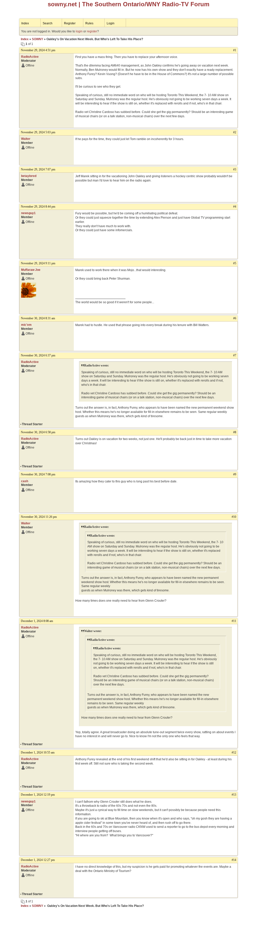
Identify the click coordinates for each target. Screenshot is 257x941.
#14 (234, 860)
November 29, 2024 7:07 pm (38, 169)
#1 (234, 50)
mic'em (26, 325)
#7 (234, 355)
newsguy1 (28, 213)
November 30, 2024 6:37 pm (38, 355)
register (92, 31)
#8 (234, 432)
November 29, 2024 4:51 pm (38, 50)
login (79, 31)
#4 (234, 206)
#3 (234, 169)
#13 (234, 794)
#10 (234, 517)
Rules (89, 23)
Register (70, 23)
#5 (234, 263)
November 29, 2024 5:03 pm (38, 132)
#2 (234, 132)
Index (25, 23)
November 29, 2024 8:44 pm (38, 206)
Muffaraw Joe (30, 270)
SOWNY (37, 39)
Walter (25, 139)
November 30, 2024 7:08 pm (38, 474)
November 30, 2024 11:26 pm (39, 517)
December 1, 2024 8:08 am (37, 621)
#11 (234, 621)
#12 (234, 752)
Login (110, 23)
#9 (234, 474)
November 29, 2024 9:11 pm (38, 263)
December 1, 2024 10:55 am (37, 752)
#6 (234, 318)
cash (24, 481)
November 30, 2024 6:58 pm (38, 432)
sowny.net (62, 4)
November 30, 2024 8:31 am (38, 318)
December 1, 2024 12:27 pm (38, 860)
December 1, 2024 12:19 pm (38, 794)
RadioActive (30, 56)
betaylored (28, 176)
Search (47, 23)
